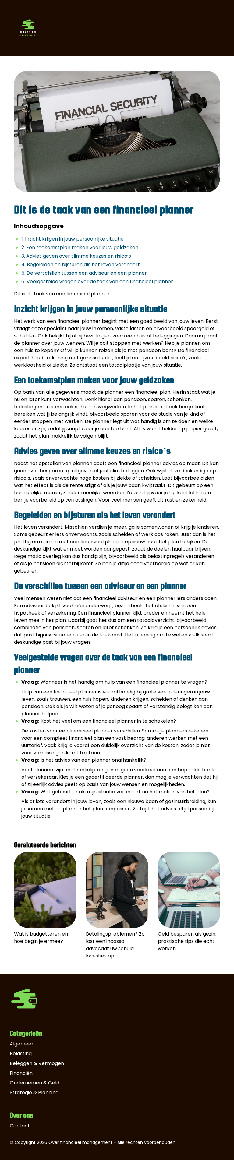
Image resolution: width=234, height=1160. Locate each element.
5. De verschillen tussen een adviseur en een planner (84, 273)
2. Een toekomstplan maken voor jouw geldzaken (79, 247)
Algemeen (22, 1043)
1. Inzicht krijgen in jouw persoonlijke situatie (72, 238)
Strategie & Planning (34, 1092)
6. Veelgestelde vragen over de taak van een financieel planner (97, 281)
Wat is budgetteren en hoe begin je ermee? (41, 937)
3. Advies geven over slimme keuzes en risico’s (76, 255)
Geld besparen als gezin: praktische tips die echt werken (187, 941)
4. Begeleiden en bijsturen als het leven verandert (80, 264)
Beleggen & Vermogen (37, 1063)
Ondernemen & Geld (34, 1082)
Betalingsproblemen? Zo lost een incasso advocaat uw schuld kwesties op (115, 944)
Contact (20, 1125)
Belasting (21, 1053)
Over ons (21, 1115)
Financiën (21, 1073)
